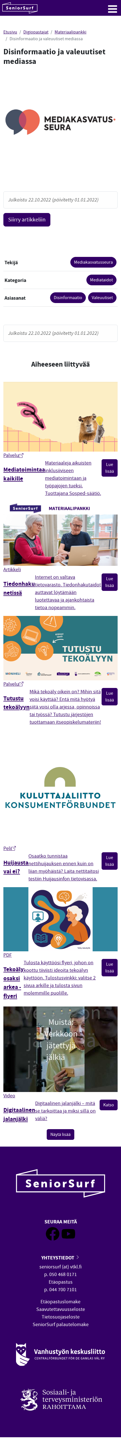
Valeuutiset (102, 298)
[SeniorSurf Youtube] (68, 1239)
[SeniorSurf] (19, 8)
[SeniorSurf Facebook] (52, 1239)
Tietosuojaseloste (61, 1317)
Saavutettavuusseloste (60, 1309)
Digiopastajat (35, 32)
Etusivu (10, 32)
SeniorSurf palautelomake (61, 1324)
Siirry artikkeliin (27, 219)
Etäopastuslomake (60, 1302)
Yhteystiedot (58, 1257)
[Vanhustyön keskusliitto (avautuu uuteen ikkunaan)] (60, 1354)
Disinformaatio (68, 298)
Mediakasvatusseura (93, 262)
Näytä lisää (60, 1134)
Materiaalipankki (70, 32)
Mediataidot (101, 280)
